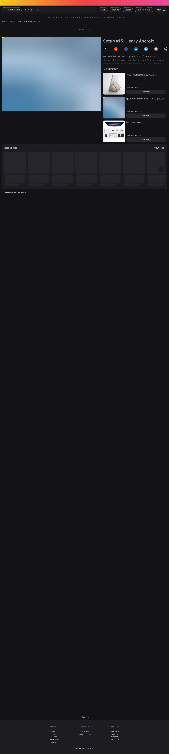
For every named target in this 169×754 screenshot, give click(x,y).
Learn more (146, 92)
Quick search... (34, 10)
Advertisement (84, 731)
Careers (54, 737)
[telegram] (146, 49)
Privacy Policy (54, 740)
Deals (103, 10)
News (139, 10)
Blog (149, 10)
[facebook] (126, 49)
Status (54, 742)
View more (159, 148)
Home (4, 21)
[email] (156, 49)
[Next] (160, 169)
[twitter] (105, 49)
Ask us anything (84, 734)
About (53, 731)
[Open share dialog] (165, 49)
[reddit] (116, 49)
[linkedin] (136, 49)
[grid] (84, 455)
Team (54, 734)
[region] (51, 74)
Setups (128, 10)
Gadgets (115, 10)
